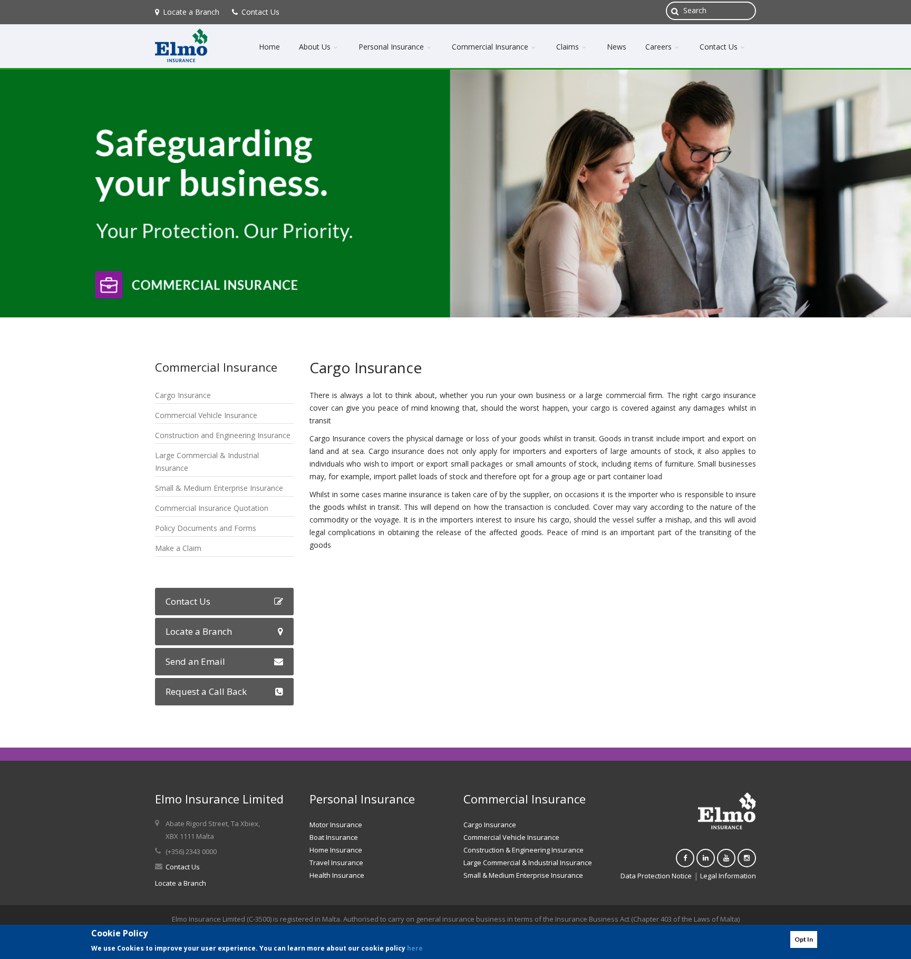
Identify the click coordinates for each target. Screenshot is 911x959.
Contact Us (260, 12)
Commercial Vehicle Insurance (206, 415)
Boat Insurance (333, 837)
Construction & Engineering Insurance (523, 850)
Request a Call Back (206, 691)
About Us (316, 47)
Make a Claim (178, 548)
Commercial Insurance (491, 47)
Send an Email (195, 661)
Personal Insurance (392, 47)
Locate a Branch (191, 12)
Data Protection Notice (656, 875)
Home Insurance (335, 850)
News (616, 47)
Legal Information (728, 875)
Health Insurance (336, 875)
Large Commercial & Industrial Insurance (527, 862)
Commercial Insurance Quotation (211, 508)
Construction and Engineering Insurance (222, 435)
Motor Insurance (335, 824)
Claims (568, 47)
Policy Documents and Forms (205, 528)
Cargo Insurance (183, 395)
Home (269, 47)
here (415, 948)
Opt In (803, 939)
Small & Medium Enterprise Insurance (219, 488)
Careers (659, 47)
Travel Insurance (336, 862)
